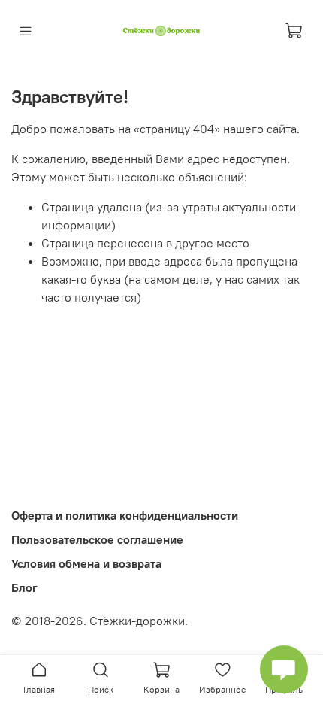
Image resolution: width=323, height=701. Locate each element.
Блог (24, 587)
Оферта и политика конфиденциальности (124, 515)
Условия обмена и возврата (86, 563)
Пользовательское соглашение (97, 539)
